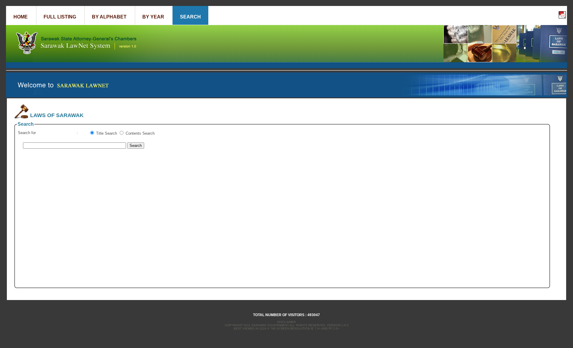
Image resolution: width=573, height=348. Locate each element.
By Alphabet (109, 16)
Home (20, 16)
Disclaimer (286, 322)
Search (190, 16)
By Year (153, 16)
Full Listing (60, 16)
